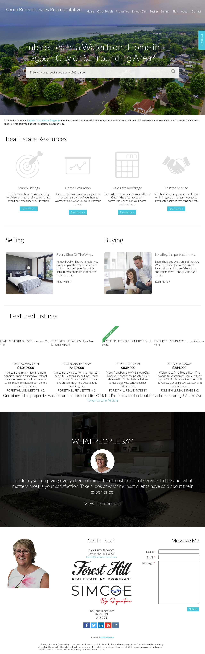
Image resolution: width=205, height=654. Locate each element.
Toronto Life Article (102, 400)
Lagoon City (139, 11)
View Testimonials (102, 503)
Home (90, 11)
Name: (150, 551)
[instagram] (115, 625)
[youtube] (108, 625)
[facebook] (87, 625)
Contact (196, 11)
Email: (150, 557)
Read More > (29, 208)
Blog (175, 11)
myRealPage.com (107, 637)
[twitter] (94, 625)
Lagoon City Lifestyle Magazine (43, 120)
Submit (193, 609)
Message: (148, 563)
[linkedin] (101, 625)
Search (172, 71)
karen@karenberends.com (101, 557)
